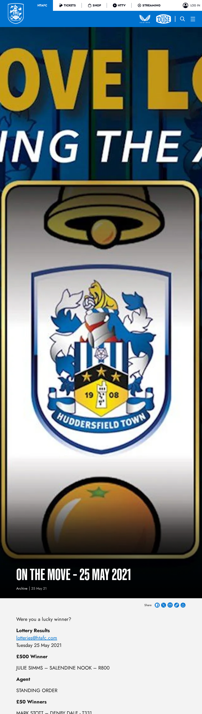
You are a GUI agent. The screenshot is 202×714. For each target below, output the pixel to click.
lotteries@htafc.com (36, 637)
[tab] (42, 5)
